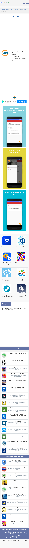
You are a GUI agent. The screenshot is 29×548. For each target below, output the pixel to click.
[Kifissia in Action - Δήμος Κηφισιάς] (21, 293)
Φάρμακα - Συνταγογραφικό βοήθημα (7, 296)
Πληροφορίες (17, 9)
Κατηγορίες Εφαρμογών (17, 494)
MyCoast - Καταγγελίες (17, 448)
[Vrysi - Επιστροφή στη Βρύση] (7, 277)
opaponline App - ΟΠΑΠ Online (21, 279)
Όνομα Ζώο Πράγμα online (17, 501)
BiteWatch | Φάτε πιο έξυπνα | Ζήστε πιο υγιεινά (17, 408)
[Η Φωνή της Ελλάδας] (21, 245)
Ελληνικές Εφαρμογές (6, 9)
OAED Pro (14, 16)
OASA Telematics (17, 421)
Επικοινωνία (24, 537)
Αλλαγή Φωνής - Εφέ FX (17, 367)
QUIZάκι (17, 507)
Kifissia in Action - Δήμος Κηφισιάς (21, 296)
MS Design (26, 531)
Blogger (16, 531)
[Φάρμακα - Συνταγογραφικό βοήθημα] (7, 293)
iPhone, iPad (19, 532)
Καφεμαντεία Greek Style (17, 401)
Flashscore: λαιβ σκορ (17, 394)
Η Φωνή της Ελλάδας (20, 246)
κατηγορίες (18, 535)
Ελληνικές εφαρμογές (17, 533)
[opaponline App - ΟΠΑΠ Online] (21, 277)
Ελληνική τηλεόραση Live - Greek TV (17, 353)
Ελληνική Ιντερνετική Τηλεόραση (17, 467)
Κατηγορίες (15, 537)
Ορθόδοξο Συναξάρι (17, 480)
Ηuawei (24, 532)
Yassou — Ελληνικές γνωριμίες (17, 387)
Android (24, 9)
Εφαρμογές (4, 537)
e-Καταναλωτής (4, 246)
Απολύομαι (17, 434)
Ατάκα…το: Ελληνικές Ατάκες (17, 360)
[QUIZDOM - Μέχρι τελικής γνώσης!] (7, 261)
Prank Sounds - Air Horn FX (17, 373)
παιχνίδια (25, 533)
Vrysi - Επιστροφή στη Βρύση (6, 279)
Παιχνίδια (10, 537)
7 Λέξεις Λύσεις (17, 473)
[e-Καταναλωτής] (7, 245)
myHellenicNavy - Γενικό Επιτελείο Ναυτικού (17, 441)
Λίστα (19, 537)
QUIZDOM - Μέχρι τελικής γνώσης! (7, 263)
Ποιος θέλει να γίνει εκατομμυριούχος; (17, 380)
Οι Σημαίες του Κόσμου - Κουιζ (21, 263)
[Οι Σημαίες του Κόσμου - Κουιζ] (21, 261)
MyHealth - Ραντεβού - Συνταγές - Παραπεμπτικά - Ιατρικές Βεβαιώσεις (17, 415)
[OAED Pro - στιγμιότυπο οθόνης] (14, 126)
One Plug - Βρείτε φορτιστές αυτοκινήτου (17, 428)
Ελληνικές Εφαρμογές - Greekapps (18, 529)
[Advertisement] (14, 33)
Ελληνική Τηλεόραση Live (17, 460)
